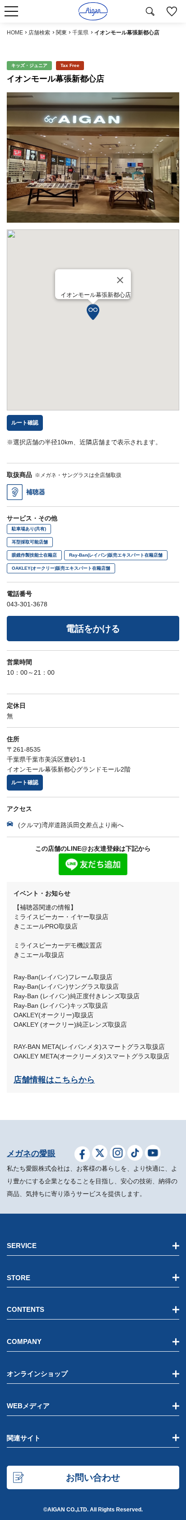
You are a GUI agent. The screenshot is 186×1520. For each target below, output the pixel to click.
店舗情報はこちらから (54, 1079)
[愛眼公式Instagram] (118, 1154)
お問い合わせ (93, 1477)
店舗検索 (39, 32)
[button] (93, 312)
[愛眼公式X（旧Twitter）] (100, 1154)
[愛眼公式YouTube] (153, 1154)
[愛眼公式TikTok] (135, 1154)
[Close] (120, 280)
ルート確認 (24, 782)
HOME (15, 32)
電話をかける (93, 629)
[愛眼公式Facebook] (82, 1154)
